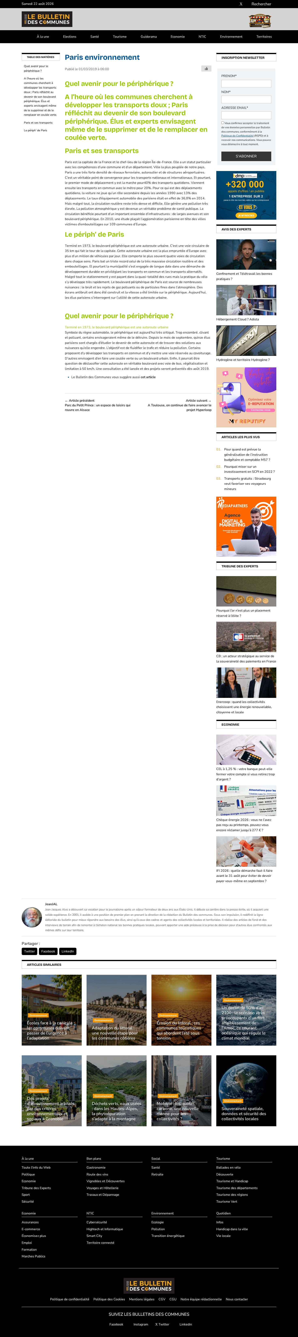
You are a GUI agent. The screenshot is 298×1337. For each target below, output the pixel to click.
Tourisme (120, 36)
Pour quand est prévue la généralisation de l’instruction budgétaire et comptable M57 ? (247, 454)
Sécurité (28, 1201)
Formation (29, 1249)
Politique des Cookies (109, 1299)
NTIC (202, 36)
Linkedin (185, 1324)
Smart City (94, 1236)
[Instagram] (235, 4)
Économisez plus (34, 1236)
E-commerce (31, 1229)
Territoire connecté (100, 1243)
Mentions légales (141, 1299)
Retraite (157, 1174)
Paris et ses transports (38, 123)
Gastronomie (96, 1167)
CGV (162, 1299)
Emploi (27, 1243)
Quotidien (223, 1213)
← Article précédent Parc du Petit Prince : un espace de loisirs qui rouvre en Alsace (97, 405)
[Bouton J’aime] (206, 68)
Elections (69, 36)
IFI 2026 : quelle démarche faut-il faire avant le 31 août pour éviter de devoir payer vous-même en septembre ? (244, 876)
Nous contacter (237, 1299)
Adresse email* (234, 108)
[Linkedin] (247, 4)
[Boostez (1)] (246, 526)
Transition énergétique (168, 1236)
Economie (178, 36)
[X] (241, 4)
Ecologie (157, 1222)
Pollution (158, 1229)
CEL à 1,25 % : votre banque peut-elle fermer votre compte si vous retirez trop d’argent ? (245, 774)
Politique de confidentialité (69, 1299)
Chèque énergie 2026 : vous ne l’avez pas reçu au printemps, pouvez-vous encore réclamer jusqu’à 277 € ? (243, 825)
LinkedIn (68, 951)
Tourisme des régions (232, 1195)
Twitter (29, 951)
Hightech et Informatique (105, 1229)
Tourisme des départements (237, 1188)
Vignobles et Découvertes (106, 1181)
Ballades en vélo (228, 1167)
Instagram (140, 1324)
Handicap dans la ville (232, 1229)
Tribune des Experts (36, 1188)
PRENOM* (229, 76)
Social (155, 1158)
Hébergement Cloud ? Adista (237, 319)
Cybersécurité (97, 1222)
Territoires (264, 36)
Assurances (30, 1222)
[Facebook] (228, 4)
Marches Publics (33, 1256)
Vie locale (223, 1236)
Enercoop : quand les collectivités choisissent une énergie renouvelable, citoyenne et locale (244, 707)
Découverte (224, 1174)
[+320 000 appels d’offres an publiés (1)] (246, 195)
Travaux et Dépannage (103, 1195)
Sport (26, 1195)
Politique (28, 1174)
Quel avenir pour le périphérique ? (36, 68)
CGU (173, 1299)
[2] (246, 397)
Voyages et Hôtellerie (103, 1188)
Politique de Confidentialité (237, 136)
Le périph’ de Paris (35, 130)
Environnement (231, 36)
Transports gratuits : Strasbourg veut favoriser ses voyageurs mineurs (247, 483)
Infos (219, 1222)
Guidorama (149, 36)
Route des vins (97, 1174)
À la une (43, 36)
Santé (94, 36)
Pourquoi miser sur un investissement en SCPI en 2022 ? (249, 469)
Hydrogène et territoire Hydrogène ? (243, 360)
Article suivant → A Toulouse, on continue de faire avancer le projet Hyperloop (179, 405)
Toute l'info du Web (36, 1167)
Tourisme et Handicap (232, 1181)
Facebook (48, 951)
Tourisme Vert (226, 1201)
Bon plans (94, 1158)
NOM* (225, 92)
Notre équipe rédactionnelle (201, 1299)
